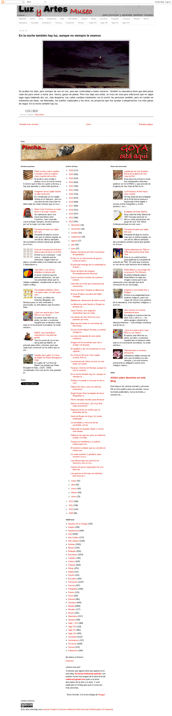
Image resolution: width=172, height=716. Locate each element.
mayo (74, 481)
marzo (74, 488)
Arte (70, 534)
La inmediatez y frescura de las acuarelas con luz (84, 423)
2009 (71, 513)
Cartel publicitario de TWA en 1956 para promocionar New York (136, 252)
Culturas (84, 19)
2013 (71, 221)
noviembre (76, 229)
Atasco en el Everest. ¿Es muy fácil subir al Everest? (86, 404)
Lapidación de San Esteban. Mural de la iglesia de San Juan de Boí (136, 173)
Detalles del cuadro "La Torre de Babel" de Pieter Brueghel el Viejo (47, 357)
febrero (74, 492)
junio (73, 248)
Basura (71, 548)
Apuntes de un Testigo (77, 524)
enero (74, 496)
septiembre (76, 237)
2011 (71, 505)
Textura (71, 647)
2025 (71, 174)
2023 (71, 182)
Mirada (71, 606)
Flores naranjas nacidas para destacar (87, 399)
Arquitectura (51, 19)
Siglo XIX (104, 23)
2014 (71, 217)
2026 (71, 170)
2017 (71, 206)
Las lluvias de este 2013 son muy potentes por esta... (85, 318)
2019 (71, 198)
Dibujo (93, 19)
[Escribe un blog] (29, 111)
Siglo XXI (126, 23)
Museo (146, 19)
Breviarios (72, 554)
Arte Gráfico (73, 537)
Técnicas (58, 23)
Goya (70, 595)
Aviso (41, 19)
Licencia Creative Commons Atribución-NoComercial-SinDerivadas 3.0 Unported (77, 709)
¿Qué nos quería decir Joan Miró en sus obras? (46, 313)
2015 (71, 214)
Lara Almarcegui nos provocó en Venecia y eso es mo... (85, 461)
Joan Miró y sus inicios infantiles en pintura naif (44, 271)
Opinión (71, 620)
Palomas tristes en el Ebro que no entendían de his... (85, 411)
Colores (71, 561)
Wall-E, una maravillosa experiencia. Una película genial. (45, 335)
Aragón (71, 527)
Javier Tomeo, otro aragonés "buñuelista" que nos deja (83, 311)
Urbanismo (73, 650)
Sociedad (34, 23)
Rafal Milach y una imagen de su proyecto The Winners (137, 271)
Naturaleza (23, 23)
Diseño (71, 575)
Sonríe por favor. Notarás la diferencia (87, 290)
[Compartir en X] (31, 111)
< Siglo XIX (92, 23)
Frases (71, 592)
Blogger (101, 694)
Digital (71, 572)
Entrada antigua (146, 124)
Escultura (103, 19)
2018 (71, 202)
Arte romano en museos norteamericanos (134, 311)
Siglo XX (115, 23)
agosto (74, 241)
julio (73, 244)
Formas (71, 585)
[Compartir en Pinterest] (36, 111)
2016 (71, 210)
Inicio (88, 124)
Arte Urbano (72, 19)
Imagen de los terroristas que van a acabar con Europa (86, 343)
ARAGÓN (22, 19)
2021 (71, 190)
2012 (71, 501)
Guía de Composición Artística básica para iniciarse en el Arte (47, 250)
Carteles (72, 558)
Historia (71, 599)
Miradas (137, 19)
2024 (71, 178)
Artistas (81, 23)
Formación (70, 23)
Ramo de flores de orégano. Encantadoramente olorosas (84, 272)
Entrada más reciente (28, 124)
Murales (71, 609)
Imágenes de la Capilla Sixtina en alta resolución (47, 192)
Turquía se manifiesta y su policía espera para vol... (85, 442)
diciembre (75, 225)
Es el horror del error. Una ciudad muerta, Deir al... (85, 356)
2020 (71, 194)
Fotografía (115, 19)
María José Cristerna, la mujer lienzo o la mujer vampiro (47, 210)
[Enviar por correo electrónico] (26, 111)
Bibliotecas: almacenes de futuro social (88, 300)
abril (73, 484)
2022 (71, 186)
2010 (71, 509)
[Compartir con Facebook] (34, 111)
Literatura (126, 19)
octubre (74, 233)
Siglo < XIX (73, 623)
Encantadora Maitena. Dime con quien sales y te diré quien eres (47, 292)
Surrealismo (46, 23)
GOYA (32, 19)
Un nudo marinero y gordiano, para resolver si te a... (86, 455)
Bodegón (72, 551)
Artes (62, 19)
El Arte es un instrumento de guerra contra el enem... (86, 259)
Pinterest (70, 661)
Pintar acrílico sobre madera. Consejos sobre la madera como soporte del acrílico (47, 173)
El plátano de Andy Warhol (135, 211)
